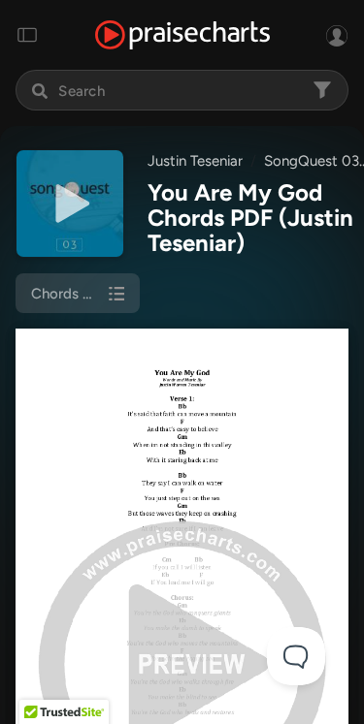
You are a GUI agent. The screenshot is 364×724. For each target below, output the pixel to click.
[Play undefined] (70, 204)
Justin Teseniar (195, 161)
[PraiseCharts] (182, 35)
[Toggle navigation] (27, 35)
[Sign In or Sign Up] (336, 35)
